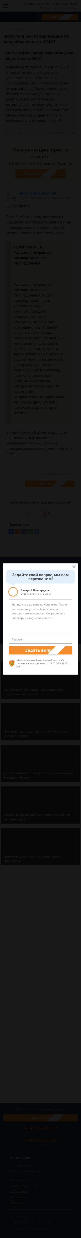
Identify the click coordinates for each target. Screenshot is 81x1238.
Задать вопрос (40, 650)
